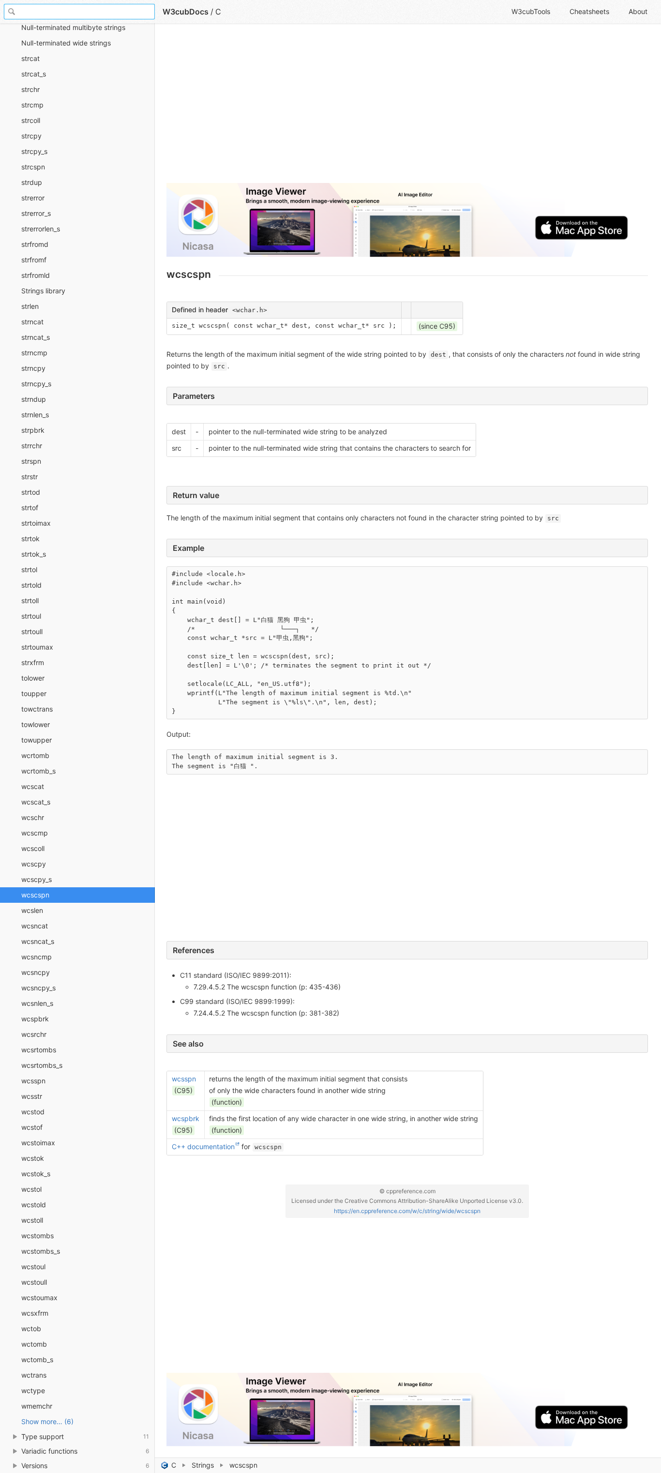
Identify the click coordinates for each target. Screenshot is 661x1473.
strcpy (31, 136)
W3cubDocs (186, 11)
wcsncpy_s (38, 988)
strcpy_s (34, 151)
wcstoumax (39, 1297)
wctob (31, 1328)
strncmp (34, 353)
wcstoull (34, 1282)
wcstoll (32, 1220)
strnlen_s (35, 414)
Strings (203, 1465)
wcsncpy (35, 972)
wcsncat (34, 926)
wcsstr (31, 1096)
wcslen (32, 910)
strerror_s (36, 213)
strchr (30, 89)
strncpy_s (36, 384)
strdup (31, 182)
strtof (29, 507)
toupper (33, 693)
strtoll (30, 600)
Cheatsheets (589, 11)
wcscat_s (35, 802)
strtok (30, 538)
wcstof (32, 1127)
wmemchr (36, 1406)
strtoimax (36, 523)
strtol (29, 569)
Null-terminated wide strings (66, 43)
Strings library (43, 291)
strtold (31, 585)
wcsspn (33, 1081)
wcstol (31, 1189)
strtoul (31, 616)
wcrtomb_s (38, 771)
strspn (31, 461)
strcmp (32, 105)
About (638, 11)
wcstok (32, 1158)
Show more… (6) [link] (47, 1421)
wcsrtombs (38, 1050)
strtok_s (33, 554)
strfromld (35, 275)
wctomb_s (37, 1359)
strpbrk (33, 430)
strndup (33, 399)
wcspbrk (35, 1019)
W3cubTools (530, 11)
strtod (30, 492)
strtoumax (37, 647)
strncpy (33, 368)
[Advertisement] (407, 107)
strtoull (32, 631)
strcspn (33, 167)
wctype (33, 1390)
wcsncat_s (37, 941)
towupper (36, 740)
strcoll (30, 120)
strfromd (34, 244)
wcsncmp (36, 957)
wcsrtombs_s (41, 1065)
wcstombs (37, 1235)
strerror (33, 198)
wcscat (32, 786)
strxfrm (32, 662)
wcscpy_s (36, 879)
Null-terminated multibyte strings (73, 27)
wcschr (32, 817)
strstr (29, 476)
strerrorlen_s (40, 229)
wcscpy (33, 864)
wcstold (33, 1204)
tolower (33, 678)
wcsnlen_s (37, 1003)
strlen (30, 306)
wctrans (33, 1375)
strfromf (33, 260)
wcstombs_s (40, 1251)
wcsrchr (33, 1034)
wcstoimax (38, 1143)
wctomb (34, 1344)
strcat (30, 58)
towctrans (37, 709)
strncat (32, 322)
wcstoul (33, 1266)
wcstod (33, 1112)
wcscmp (34, 833)
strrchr (31, 445)
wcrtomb (35, 755)
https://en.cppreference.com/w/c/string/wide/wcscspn (407, 1211)
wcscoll (33, 848)
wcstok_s (35, 1173)
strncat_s (35, 337)
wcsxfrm (34, 1313)
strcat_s (33, 74)
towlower (35, 724)
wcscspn (35, 895)
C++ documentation (203, 1146)
